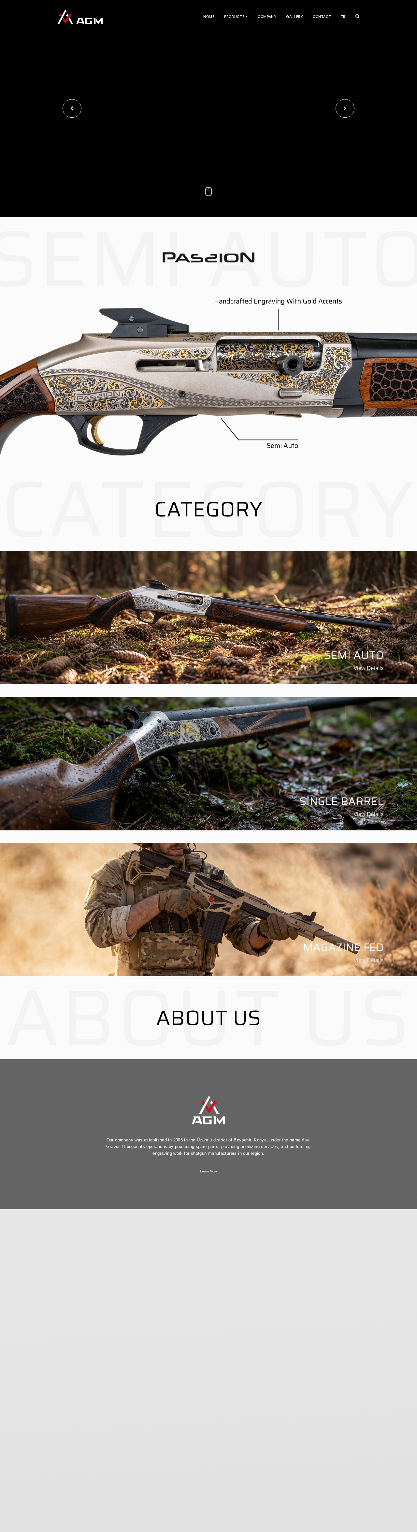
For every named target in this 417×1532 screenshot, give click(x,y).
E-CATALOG (349, 1493)
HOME (209, 16)
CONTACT (322, 16)
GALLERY (294, 16)
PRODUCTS (234, 16)
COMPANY (267, 16)
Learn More (208, 1171)
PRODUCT (236, 1493)
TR (343, 16)
